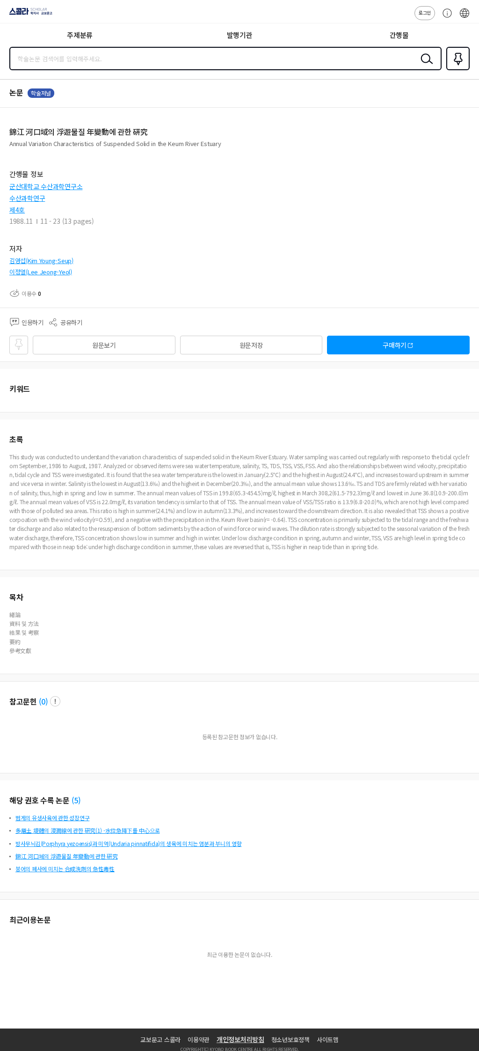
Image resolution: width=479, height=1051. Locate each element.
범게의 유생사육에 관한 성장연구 (52, 818)
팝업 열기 (55, 701)
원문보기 (104, 345)
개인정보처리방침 (240, 1039)
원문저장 (251, 345)
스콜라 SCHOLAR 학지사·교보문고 (29, 14)
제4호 (17, 209)
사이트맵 (328, 1039)
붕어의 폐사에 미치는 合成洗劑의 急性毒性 (65, 869)
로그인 (425, 12)
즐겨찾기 (456, 69)
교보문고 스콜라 (160, 1039)
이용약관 (199, 1039)
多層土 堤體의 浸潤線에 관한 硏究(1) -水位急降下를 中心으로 (87, 830)
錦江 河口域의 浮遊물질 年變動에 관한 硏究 (66, 856)
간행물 (399, 35)
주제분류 (80, 35)
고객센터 (445, 17)
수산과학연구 (27, 198)
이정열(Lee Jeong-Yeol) (40, 271)
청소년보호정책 (290, 1039)
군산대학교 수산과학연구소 (45, 186)
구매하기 (394, 345)
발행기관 (240, 35)
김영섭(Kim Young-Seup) (41, 260)
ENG (464, 17)
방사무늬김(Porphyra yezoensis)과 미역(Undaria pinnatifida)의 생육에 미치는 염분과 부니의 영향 (128, 843)
